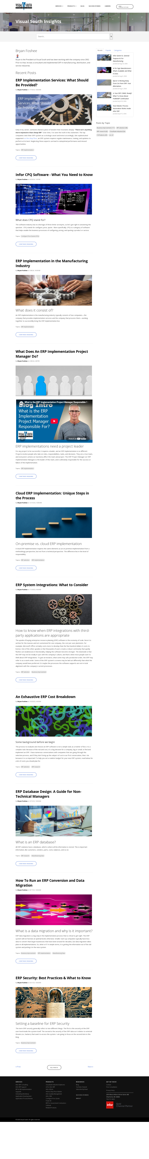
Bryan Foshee (22, 90)
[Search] (111, 37)
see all (111, 135)
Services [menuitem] (58, 6)
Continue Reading (26, 158)
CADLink (48, 1105)
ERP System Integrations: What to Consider (52, 584)
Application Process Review (24, 1098)
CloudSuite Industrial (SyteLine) (55, 1085)
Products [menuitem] (71, 6)
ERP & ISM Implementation (24, 1089)
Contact (108, 1085)
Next (90, 1066)
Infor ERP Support (21, 1087)
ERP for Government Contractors (56, 1103)
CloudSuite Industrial (117, 131)
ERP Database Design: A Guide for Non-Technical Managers (48, 794)
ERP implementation (27, 150)
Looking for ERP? (124, 1118)
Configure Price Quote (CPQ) (30, 236)
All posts (54, 1067)
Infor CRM (49, 1096)
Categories (118, 50)
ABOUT (78, 1098)
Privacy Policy (110, 1090)
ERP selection (25, 560)
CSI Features (102, 135)
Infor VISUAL (49, 1089)
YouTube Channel (81, 1087)
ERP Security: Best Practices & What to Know (53, 977)
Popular (108, 50)
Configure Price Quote (53, 1098)
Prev (19, 1066)
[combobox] (73, 37)
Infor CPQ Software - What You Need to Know (54, 174)
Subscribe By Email (82, 1089)
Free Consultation (123, 6)
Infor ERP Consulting (22, 1085)
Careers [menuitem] (107, 6)
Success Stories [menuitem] (94, 6)
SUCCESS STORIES (82, 1095)
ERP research (36, 767)
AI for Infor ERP (50, 1087)
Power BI (48, 1101)
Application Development (23, 1096)
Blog (77, 1085)
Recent (100, 50)
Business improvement (39, 672)
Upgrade (18, 1092)
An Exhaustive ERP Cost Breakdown (45, 696)
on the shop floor (30, 138)
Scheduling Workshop (22, 1094)
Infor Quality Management (54, 1094)
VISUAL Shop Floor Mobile (54, 1092)
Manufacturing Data (38, 856)
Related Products (51, 1108)
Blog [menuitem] (82, 6)
